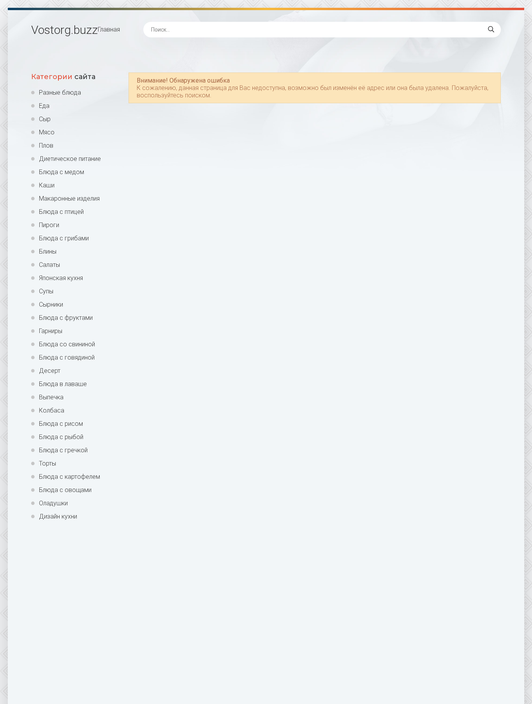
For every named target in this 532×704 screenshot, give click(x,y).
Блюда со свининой (67, 344)
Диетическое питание (70, 158)
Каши (47, 185)
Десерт (49, 370)
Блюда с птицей (61, 211)
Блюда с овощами (65, 490)
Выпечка (51, 397)
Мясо (47, 132)
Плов (46, 145)
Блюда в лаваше (63, 384)
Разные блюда (60, 92)
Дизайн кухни (58, 516)
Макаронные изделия (69, 198)
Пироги (49, 225)
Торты (47, 463)
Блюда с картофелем (69, 476)
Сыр (45, 119)
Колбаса (51, 410)
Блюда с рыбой (61, 437)
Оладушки (53, 503)
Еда (44, 105)
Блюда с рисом (61, 423)
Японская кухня (61, 278)
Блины (47, 251)
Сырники (51, 304)
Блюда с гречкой (63, 450)
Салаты (49, 264)
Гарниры (50, 331)
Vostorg (64, 30)
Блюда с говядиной (67, 357)
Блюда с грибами (64, 238)
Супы (46, 291)
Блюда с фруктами (66, 317)
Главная (109, 29)
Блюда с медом (61, 172)
